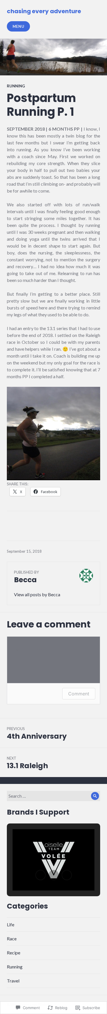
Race (12, 938)
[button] (40, 875)
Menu (19, 26)
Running (16, 86)
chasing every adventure (44, 11)
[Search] (95, 796)
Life (10, 924)
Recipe (13, 952)
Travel (13, 980)
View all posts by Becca (37, 594)
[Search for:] (53, 796)
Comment (78, 694)
